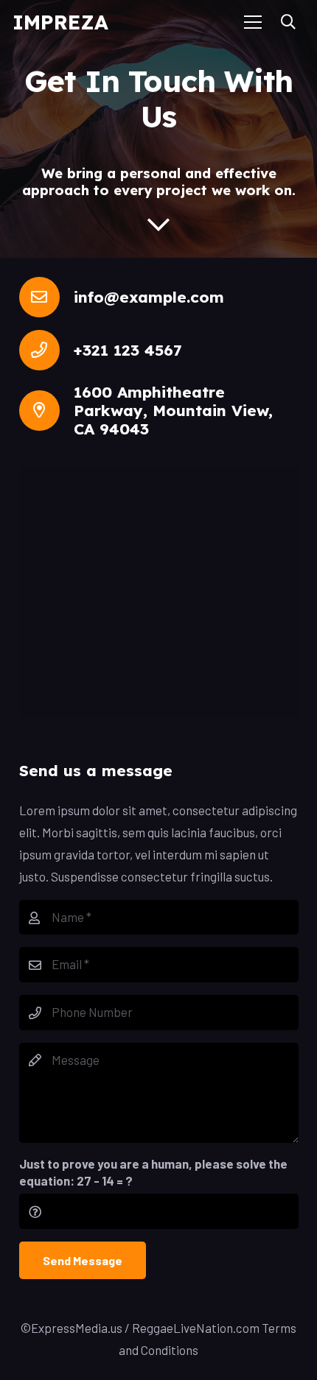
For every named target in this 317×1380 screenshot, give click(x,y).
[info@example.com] (46, 297)
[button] (288, 22)
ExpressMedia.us (76, 1327)
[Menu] (253, 22)
